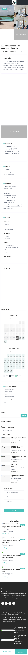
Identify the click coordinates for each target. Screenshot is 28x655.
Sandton (19, 440)
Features (7, 217)
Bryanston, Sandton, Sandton (18, 468)
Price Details (8, 143)
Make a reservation (21, 651)
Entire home (13, 51)
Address (7, 166)
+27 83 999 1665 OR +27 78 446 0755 (12, 617)
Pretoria (8, 169)
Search (3, 412)
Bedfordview (14, 450)
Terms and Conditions (11, 386)
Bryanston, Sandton (16, 478)
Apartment (5, 51)
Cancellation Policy (8, 400)
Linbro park (13, 440)
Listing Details (8, 183)
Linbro (12, 459)
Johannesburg (21, 450)
